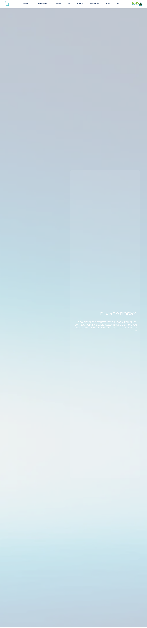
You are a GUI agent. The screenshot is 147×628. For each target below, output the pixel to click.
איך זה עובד (80, 3)
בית (118, 3)
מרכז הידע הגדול (42, 3)
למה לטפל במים (94, 3)
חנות (69, 3)
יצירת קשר (25, 3)
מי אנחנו (108, 3)
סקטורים (58, 3)
